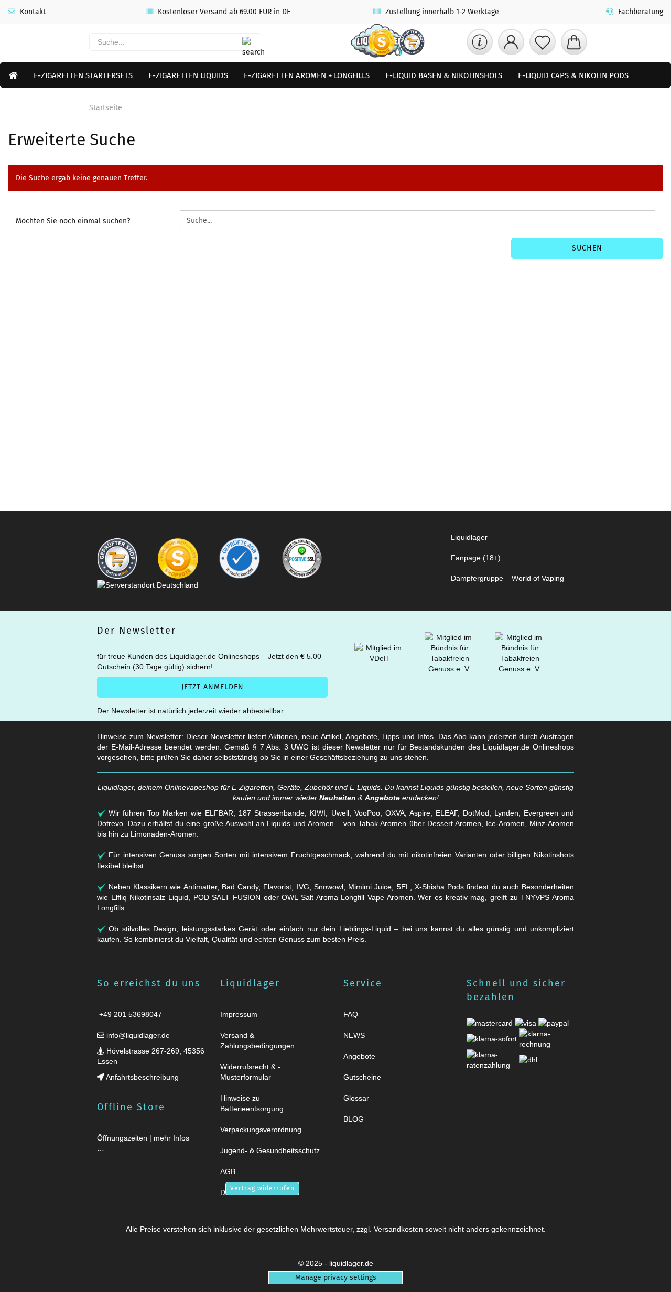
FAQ (350, 1014)
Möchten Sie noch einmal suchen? (73, 220)
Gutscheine (362, 1077)
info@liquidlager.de (137, 1035)
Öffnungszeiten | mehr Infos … (143, 1143)
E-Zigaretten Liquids (188, 75)
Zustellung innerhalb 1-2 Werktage (441, 11)
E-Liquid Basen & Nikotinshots (443, 75)
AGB (227, 1171)
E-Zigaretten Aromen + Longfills (307, 75)
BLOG (353, 1119)
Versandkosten (398, 1229)
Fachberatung (639, 11)
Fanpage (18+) (476, 557)
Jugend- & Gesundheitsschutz (270, 1150)
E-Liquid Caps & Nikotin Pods (573, 75)
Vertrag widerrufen (262, 1188)
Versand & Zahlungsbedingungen (257, 1040)
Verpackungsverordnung (260, 1129)
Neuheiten (337, 798)
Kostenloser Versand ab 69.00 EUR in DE (223, 11)
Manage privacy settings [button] (335, 1277)
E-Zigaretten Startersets (83, 75)
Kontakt (32, 11)
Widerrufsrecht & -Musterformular (250, 1071)
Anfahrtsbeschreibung (141, 1077)
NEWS (354, 1035)
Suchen (587, 248)
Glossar (356, 1098)
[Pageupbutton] (650, 1277)
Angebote (382, 798)
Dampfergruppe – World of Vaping (507, 578)
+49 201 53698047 (129, 1014)
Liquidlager (469, 537)
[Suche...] (247, 42)
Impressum (238, 1014)
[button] (511, 42)
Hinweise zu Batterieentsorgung (252, 1103)
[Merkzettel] (542, 42)
